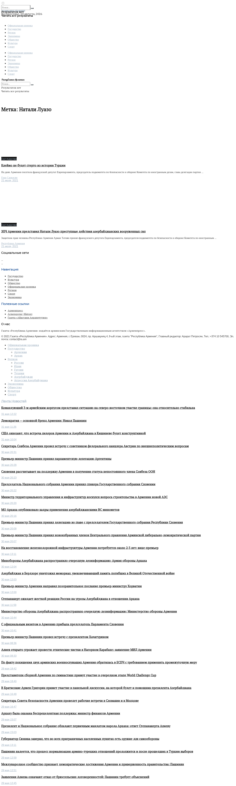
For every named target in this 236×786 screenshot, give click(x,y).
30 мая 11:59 (8, 605)
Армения (20, 352)
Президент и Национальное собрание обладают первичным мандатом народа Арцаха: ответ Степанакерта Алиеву (85, 726)
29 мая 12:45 (9, 783)
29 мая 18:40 (9, 681)
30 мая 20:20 (9, 503)
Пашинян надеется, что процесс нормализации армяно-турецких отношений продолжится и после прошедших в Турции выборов (97, 751)
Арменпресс (15, 310)
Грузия (18, 370)
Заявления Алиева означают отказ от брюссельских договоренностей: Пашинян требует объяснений (75, 777)
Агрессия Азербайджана (31, 380)
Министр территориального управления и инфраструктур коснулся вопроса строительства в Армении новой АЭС (84, 497)
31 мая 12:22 (9, 414)
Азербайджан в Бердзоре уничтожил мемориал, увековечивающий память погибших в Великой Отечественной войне (88, 573)
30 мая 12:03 (9, 579)
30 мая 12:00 (9, 592)
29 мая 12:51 (9, 770)
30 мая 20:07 (9, 541)
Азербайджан (23, 377)
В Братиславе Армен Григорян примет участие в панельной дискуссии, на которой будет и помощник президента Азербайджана (96, 688)
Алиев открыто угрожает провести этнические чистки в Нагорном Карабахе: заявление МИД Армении (76, 650)
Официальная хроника (20, 25)
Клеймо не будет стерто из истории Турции (33, 165)
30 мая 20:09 (9, 528)
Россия (19, 362)
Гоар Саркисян (9, 177)
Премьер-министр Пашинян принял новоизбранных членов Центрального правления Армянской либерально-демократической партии (101, 535)
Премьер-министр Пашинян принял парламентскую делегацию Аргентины (56, 459)
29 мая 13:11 (8, 745)
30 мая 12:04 (9, 566)
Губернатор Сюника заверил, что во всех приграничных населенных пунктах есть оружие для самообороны (80, 739)
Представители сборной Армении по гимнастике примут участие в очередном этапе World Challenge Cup (78, 675)
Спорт (11, 46)
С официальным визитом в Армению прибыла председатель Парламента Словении (62, 624)
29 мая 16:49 (9, 694)
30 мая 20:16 (9, 516)
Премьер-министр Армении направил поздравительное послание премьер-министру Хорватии (71, 586)
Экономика (14, 36)
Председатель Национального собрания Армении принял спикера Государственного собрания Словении (78, 484)
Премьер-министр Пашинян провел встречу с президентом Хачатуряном (55, 637)
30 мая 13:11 (8, 554)
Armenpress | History (20, 314)
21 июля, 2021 (9, 180)
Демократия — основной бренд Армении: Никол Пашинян (44, 420)
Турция (19, 373)
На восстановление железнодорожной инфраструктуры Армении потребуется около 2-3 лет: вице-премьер (79, 548)
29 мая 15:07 (9, 719)
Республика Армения (13, 243)
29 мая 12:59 (9, 757)
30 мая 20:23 (9, 477)
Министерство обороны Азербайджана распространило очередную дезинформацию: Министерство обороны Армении (89, 611)
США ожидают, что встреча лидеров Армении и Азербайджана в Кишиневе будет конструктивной (73, 433)
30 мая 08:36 (9, 643)
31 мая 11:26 (8, 427)
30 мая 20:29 (9, 465)
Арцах (18, 355)
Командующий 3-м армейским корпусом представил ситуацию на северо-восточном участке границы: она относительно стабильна (98, 408)
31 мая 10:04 (9, 439)
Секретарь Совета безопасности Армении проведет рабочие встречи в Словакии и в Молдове (70, 701)
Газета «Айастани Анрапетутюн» (28, 317)
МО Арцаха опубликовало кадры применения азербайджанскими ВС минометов (60, 510)
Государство (14, 29)
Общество (13, 39)
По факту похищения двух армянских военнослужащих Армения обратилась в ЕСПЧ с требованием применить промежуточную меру (99, 662)
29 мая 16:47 (9, 706)
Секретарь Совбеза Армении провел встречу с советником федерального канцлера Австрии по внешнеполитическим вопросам (95, 446)
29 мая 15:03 (9, 732)
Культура (12, 43)
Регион (12, 32)
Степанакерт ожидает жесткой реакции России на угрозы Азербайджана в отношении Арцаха (70, 599)
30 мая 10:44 (9, 617)
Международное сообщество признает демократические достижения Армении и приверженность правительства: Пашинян (92, 764)
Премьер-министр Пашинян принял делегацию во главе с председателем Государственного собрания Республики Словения (92, 522)
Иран (17, 366)
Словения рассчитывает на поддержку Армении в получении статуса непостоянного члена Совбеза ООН (78, 471)
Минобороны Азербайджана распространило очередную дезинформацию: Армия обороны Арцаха (74, 561)
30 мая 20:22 (9, 490)
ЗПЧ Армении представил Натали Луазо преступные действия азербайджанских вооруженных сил (73, 231)
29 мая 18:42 (9, 668)
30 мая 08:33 (9, 655)
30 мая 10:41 (9, 630)
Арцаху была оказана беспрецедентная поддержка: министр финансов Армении (60, 713)
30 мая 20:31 (9, 452)
